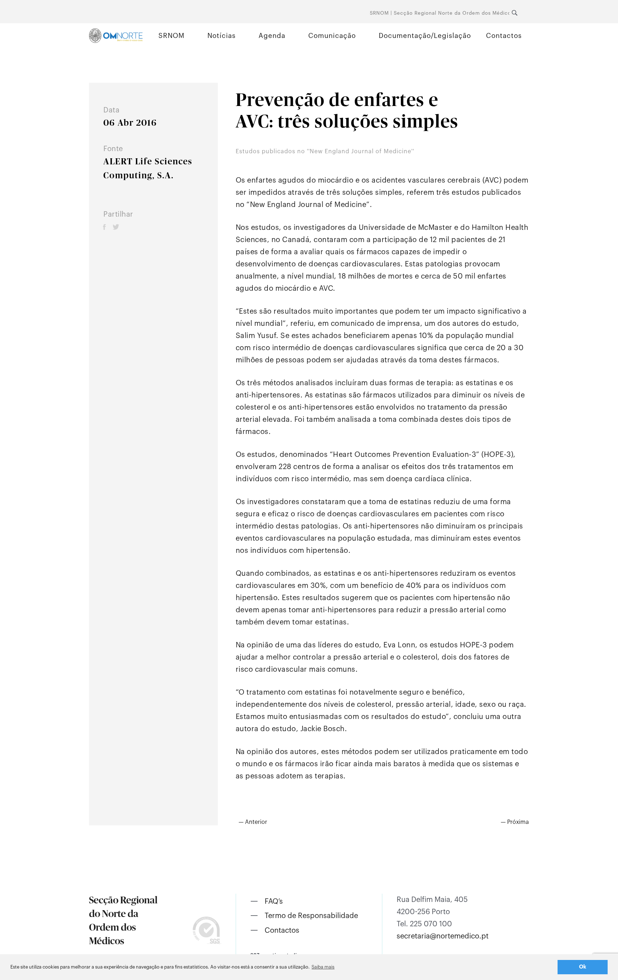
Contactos (504, 36)
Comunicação (332, 36)
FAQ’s (274, 901)
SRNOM (171, 36)
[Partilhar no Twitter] (116, 226)
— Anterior (253, 822)
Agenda (272, 36)
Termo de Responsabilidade (311, 915)
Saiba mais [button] (323, 967)
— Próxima (515, 822)
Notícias (221, 36)
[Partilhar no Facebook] (104, 226)
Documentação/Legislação (425, 36)
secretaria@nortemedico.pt (443, 936)
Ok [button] (583, 967)
